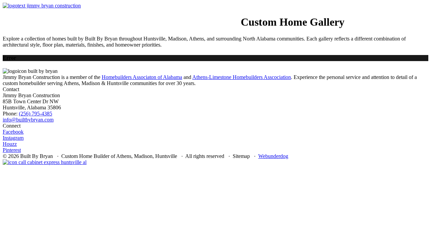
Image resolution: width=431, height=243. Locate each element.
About (115, 16)
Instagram (13, 138)
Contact (206, 16)
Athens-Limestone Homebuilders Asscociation (241, 77)
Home (23, 16)
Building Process (146, 16)
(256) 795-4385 (35, 113)
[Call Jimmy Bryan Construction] (45, 162)
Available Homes (51, 16)
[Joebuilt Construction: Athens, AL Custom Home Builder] (42, 5)
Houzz (10, 144)
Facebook (13, 132)
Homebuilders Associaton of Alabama (142, 77)
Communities (90, 16)
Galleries (182, 16)
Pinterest (12, 150)
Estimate (229, 16)
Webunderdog (273, 156)
